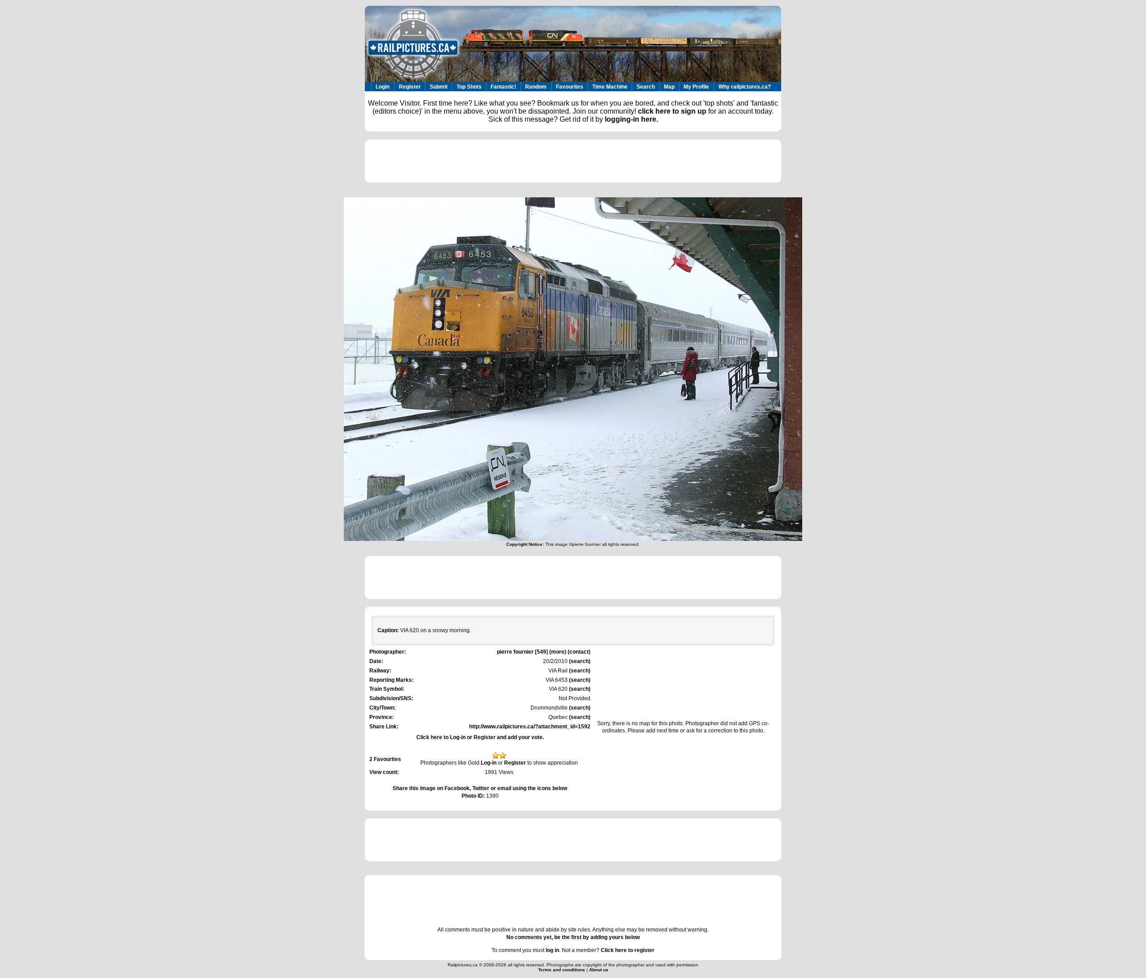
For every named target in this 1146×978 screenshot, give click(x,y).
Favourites (569, 87)
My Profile (696, 87)
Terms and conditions (562, 969)
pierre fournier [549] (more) (531, 652)
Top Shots (469, 87)
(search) (579, 661)
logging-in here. (631, 119)
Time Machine (610, 87)
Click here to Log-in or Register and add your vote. (480, 737)
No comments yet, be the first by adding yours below (573, 937)
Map (669, 87)
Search (646, 87)
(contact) (579, 652)
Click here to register (627, 950)
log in (552, 950)
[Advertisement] (573, 161)
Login (382, 87)
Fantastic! (503, 87)
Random (536, 87)
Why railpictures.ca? (744, 87)
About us (598, 969)
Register (410, 87)
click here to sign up (672, 111)
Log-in (488, 763)
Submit (439, 87)
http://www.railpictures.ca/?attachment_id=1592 (529, 726)
